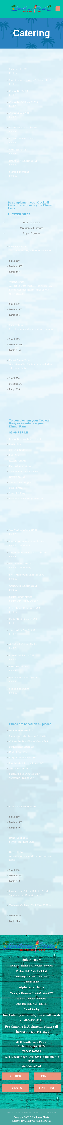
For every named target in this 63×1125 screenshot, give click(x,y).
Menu (17, 1113)
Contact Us (50, 1113)
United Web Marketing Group (38, 1121)
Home (10, 1113)
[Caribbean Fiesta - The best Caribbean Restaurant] (31, 8)
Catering (27, 1113)
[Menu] (58, 8)
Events (38, 1113)
